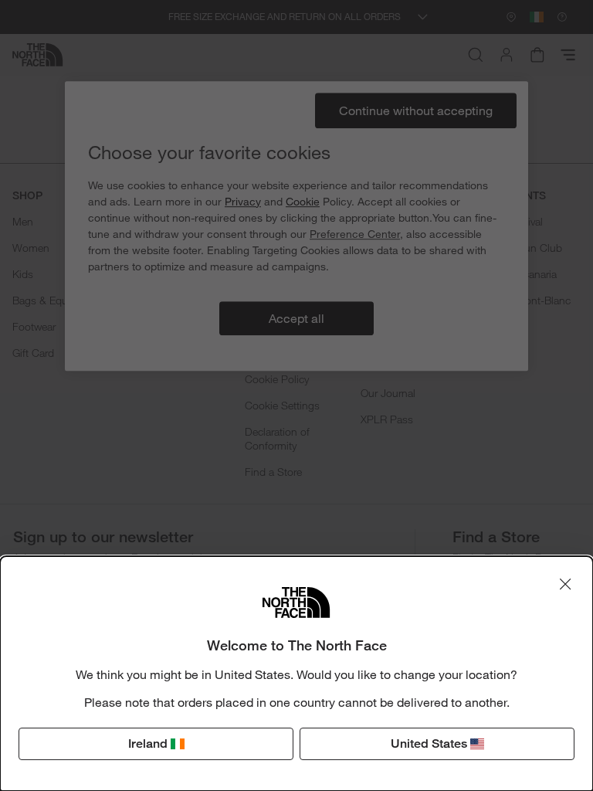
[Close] (565, 584)
